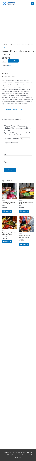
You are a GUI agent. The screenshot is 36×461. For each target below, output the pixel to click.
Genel (10, 44)
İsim (5, 154)
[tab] (18, 73)
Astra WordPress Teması (19, 455)
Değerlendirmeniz (11, 143)
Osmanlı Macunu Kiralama (14, 110)
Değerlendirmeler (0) (8, 77)
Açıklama (5, 73)
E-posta (7, 162)
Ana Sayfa (4, 44)
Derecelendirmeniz (11, 138)
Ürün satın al (7, 211)
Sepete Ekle (13, 61)
